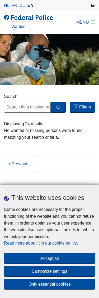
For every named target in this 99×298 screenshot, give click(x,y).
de (22, 5)
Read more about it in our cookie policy (40, 243)
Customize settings (49, 271)
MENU (82, 22)
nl (7, 5)
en (30, 5)
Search (10, 96)
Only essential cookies (50, 284)
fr (14, 5)
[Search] (58, 107)
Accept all (49, 258)
